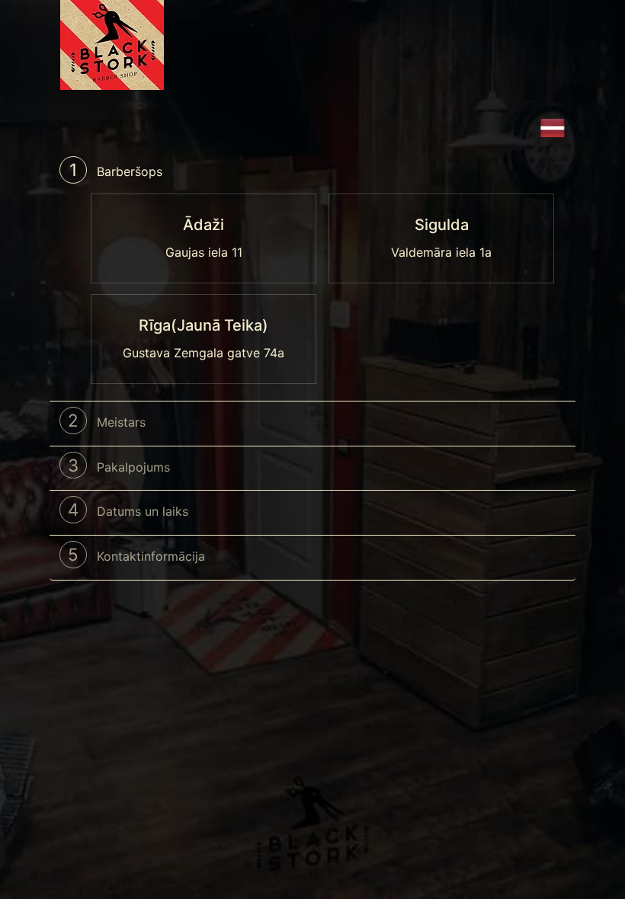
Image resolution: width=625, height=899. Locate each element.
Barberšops (115, 169)
